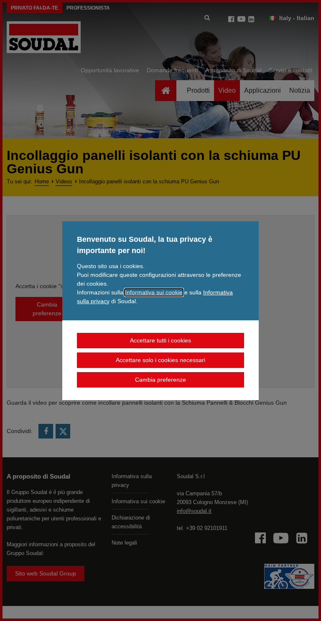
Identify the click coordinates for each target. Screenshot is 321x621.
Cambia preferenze (160, 379)
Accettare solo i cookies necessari (160, 360)
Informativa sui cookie (154, 292)
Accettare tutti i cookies (160, 340)
